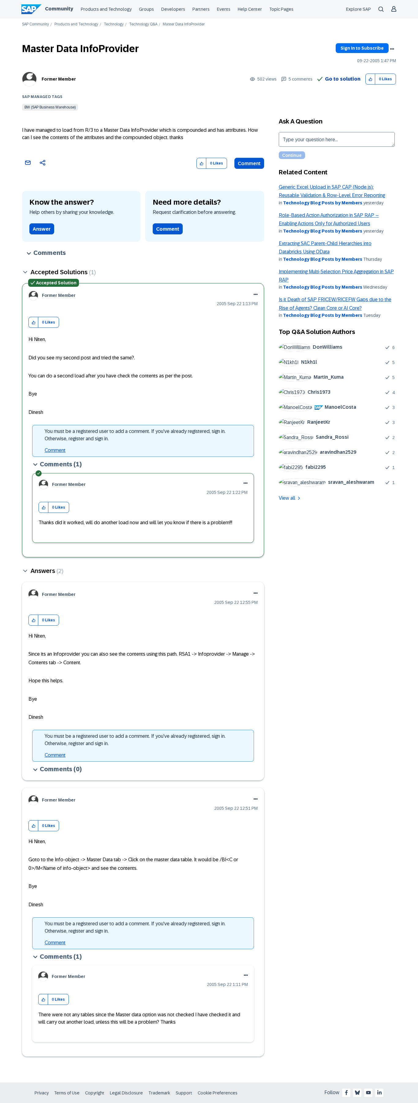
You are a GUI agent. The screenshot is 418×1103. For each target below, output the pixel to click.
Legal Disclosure (126, 1092)
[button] (370, 79)
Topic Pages (281, 9)
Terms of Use (67, 1092)
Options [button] (392, 49)
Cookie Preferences (217, 1092)
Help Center (250, 9)
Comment (249, 163)
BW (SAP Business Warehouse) (50, 107)
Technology (114, 24)
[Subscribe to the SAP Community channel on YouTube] (368, 1092)
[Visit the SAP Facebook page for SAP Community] (346, 1092)
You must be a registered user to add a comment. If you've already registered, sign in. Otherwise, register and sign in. (135, 435)
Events (223, 9)
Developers (173, 9)
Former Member (59, 79)
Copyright (94, 1092)
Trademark (159, 1092)
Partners (201, 9)
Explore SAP (358, 9)
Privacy (42, 1092)
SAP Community (35, 24)
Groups (146, 9)
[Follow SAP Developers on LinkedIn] (379, 1092)
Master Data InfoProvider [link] (184, 24)
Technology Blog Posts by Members (322, 202)
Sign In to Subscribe (362, 48)
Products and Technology (106, 9)
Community (59, 8)
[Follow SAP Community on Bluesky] (357, 1092)
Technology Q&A (143, 24)
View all (287, 498)
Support (184, 1092)
